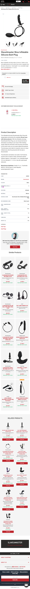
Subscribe (15, 580)
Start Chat (15, 246)
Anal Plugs (20, 7)
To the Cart (8, 439)
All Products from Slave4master (15, 545)
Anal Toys (14, 7)
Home (2, 7)
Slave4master (4, 50)
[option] (15, 112)
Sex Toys (7, 7)
